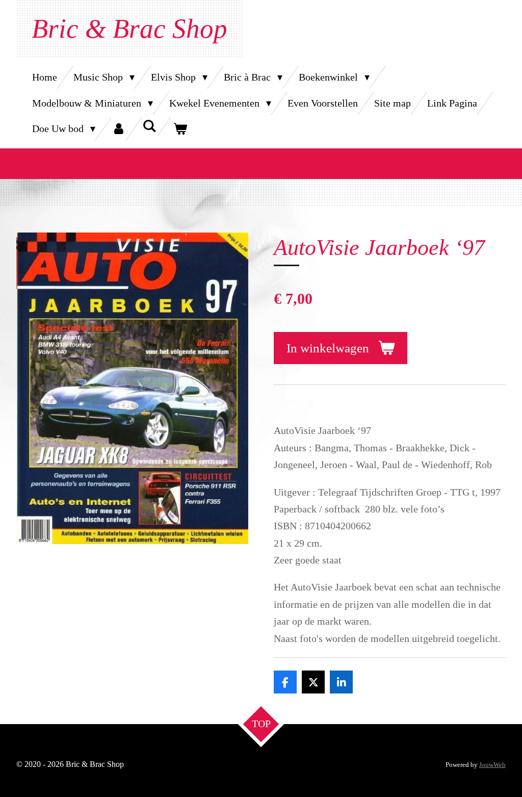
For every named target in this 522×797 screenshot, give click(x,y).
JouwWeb (492, 764)
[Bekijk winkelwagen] (180, 128)
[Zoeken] (149, 126)
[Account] (118, 128)
